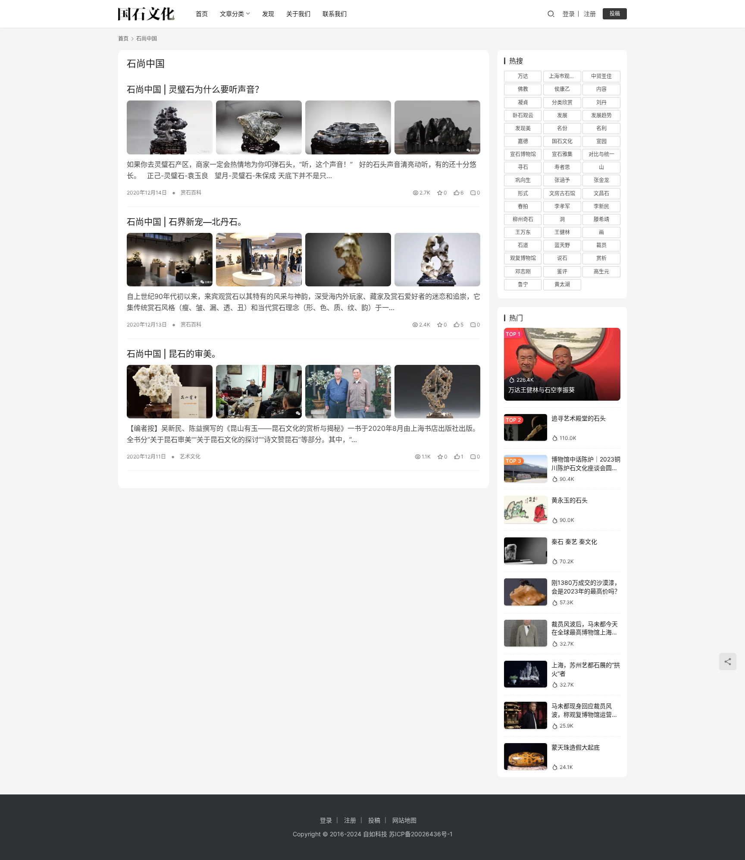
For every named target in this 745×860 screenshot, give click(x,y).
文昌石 (601, 193)
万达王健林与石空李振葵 (541, 389)
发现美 (523, 128)
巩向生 (523, 180)
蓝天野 (562, 245)
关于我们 (298, 13)
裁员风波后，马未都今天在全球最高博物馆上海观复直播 (584, 632)
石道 (523, 245)
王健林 (562, 232)
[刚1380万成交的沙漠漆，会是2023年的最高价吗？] (525, 592)
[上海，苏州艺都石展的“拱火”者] (525, 674)
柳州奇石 (523, 219)
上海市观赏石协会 (565, 76)
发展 (562, 115)
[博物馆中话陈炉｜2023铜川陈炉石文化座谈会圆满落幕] (525, 468)
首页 (202, 13)
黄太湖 (562, 284)
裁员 (601, 245)
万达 (523, 76)
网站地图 (404, 820)
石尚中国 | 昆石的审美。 (173, 354)
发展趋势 (601, 115)
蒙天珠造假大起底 (575, 747)
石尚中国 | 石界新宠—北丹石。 (186, 222)
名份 (562, 128)
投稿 (615, 13)
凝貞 (523, 102)
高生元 (601, 271)
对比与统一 (601, 154)
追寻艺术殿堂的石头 (578, 418)
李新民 (601, 206)
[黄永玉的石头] (525, 509)
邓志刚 (523, 271)
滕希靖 (601, 219)
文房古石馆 (562, 193)
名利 (601, 128)
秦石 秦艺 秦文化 (574, 541)
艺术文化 (190, 456)
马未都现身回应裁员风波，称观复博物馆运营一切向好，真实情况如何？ (584, 714)
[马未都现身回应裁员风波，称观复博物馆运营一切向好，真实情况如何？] (525, 715)
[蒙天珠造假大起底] (525, 756)
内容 (601, 89)
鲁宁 (523, 284)
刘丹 (601, 102)
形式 (523, 193)
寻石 (523, 167)
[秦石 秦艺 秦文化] (525, 551)
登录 (569, 13)
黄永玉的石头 (569, 500)
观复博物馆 (523, 258)
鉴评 (562, 271)
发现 (268, 13)
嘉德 (523, 141)
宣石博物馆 (523, 154)
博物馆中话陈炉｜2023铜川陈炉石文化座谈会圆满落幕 (585, 467)
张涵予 (562, 180)
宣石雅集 (562, 154)
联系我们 (334, 13)
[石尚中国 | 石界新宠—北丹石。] (303, 259)
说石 (562, 258)
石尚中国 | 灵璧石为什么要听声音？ (195, 90)
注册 (590, 13)
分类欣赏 (562, 102)
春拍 (523, 206)
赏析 (601, 258)
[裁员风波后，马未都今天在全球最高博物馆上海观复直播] (525, 633)
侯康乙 (562, 89)
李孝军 (562, 206)
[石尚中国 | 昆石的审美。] (303, 391)
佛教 (523, 89)
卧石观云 (523, 115)
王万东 (523, 232)
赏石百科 (191, 192)
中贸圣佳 (601, 76)
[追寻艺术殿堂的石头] (525, 427)
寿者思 (562, 167)
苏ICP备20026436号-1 (421, 834)
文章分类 (232, 13)
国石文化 (562, 141)
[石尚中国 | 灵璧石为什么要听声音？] (303, 127)
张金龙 (601, 180)
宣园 (601, 141)
